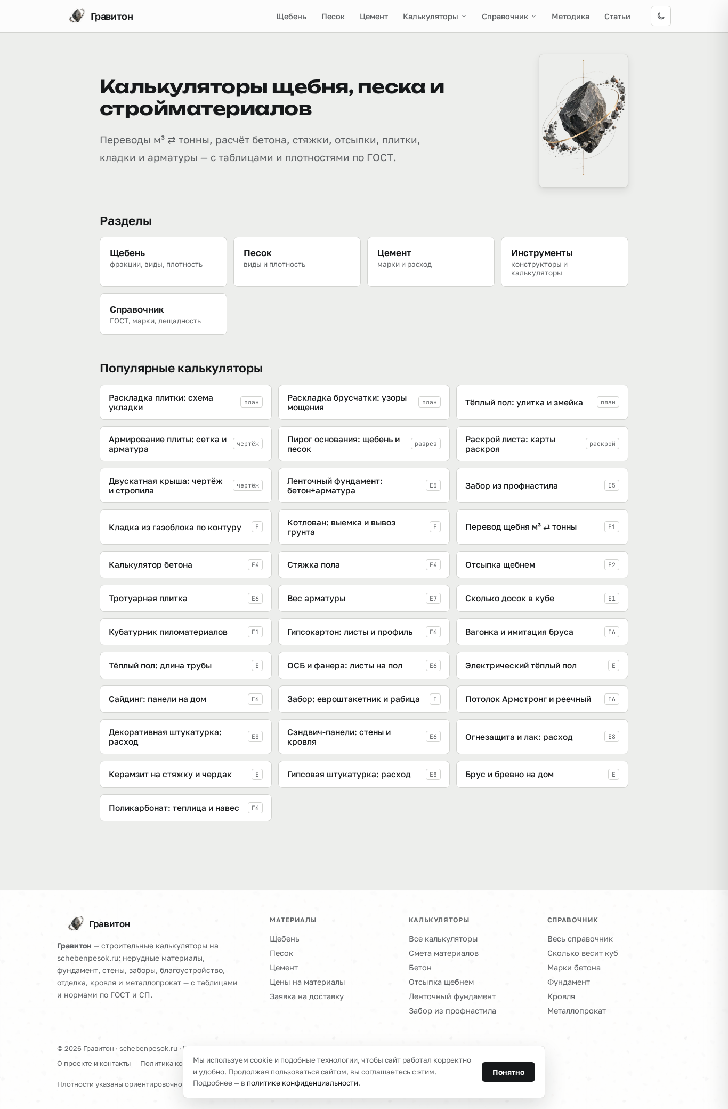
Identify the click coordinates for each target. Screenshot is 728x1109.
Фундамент (568, 981)
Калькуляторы (430, 16)
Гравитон (109, 923)
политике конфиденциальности (302, 1083)
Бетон (420, 967)
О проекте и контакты (94, 1063)
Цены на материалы (307, 981)
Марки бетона (574, 967)
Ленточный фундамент (452, 996)
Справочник (505, 16)
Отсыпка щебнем (441, 981)
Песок (333, 16)
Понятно (508, 1071)
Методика (570, 16)
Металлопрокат (576, 1010)
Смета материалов (444, 953)
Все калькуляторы (443, 938)
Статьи (617, 16)
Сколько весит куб (582, 953)
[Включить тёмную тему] (661, 16)
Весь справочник (580, 938)
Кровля (561, 996)
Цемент (374, 16)
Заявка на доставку (307, 996)
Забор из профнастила (452, 1010)
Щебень (291, 16)
